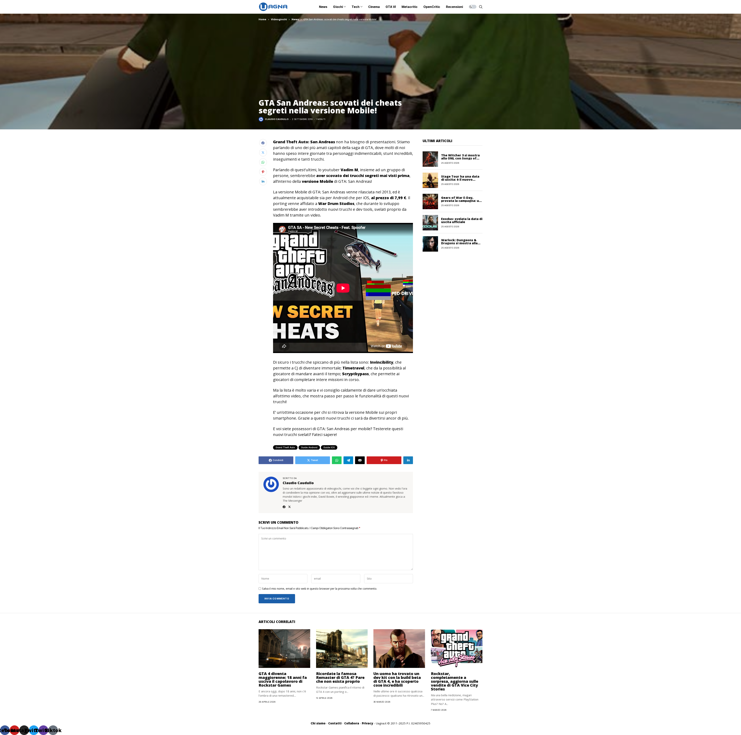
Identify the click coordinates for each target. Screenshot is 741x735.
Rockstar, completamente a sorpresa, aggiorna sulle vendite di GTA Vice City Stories (454, 681)
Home (262, 19)
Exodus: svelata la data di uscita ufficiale (461, 220)
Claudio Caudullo (276, 119)
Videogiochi (279, 19)
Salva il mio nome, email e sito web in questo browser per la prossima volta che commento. (319, 588)
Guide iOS (329, 447)
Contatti (335, 723)
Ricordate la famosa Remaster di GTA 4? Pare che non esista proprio (340, 677)
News (295, 19)
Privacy (367, 723)
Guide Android (309, 447)
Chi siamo (318, 723)
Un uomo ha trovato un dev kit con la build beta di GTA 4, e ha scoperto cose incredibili (397, 679)
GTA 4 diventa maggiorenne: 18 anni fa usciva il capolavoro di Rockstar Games (283, 679)
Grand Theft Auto (285, 447)
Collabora (351, 723)
